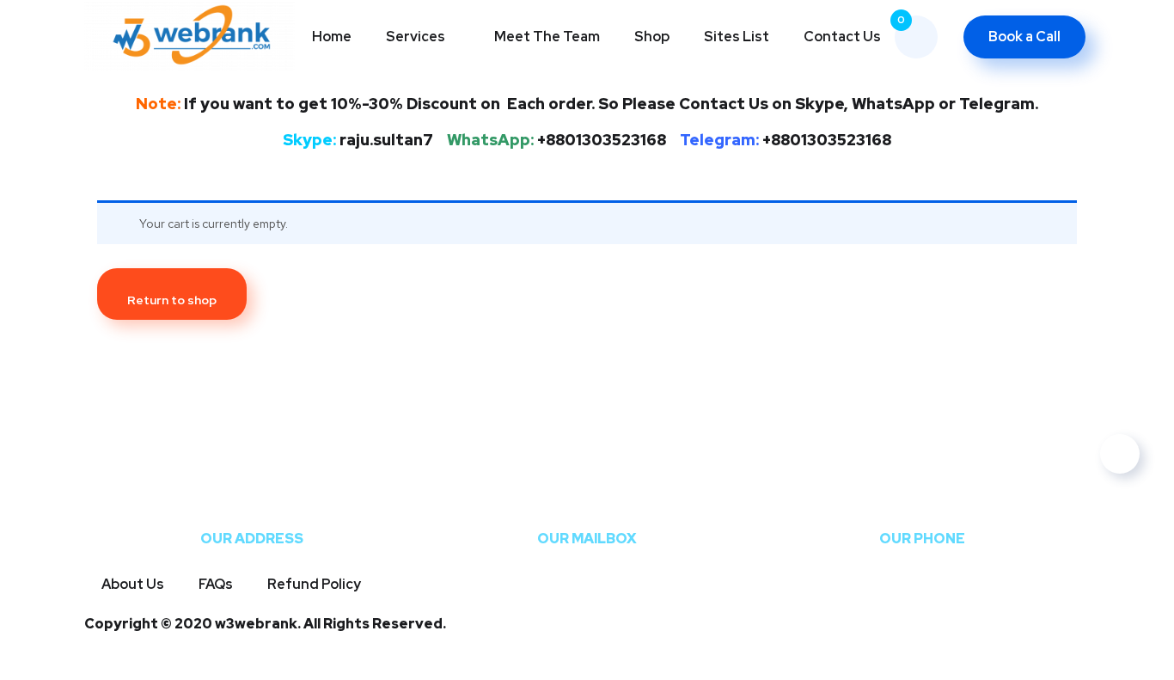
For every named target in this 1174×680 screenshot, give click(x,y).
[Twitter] (105, 652)
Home (332, 37)
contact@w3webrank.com (587, 506)
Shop (652, 37)
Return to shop (172, 300)
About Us (132, 584)
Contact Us (842, 37)
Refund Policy (314, 584)
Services (415, 37)
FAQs (216, 584)
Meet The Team (547, 37)
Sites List (736, 37)
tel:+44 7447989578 (922, 506)
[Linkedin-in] (608, 652)
